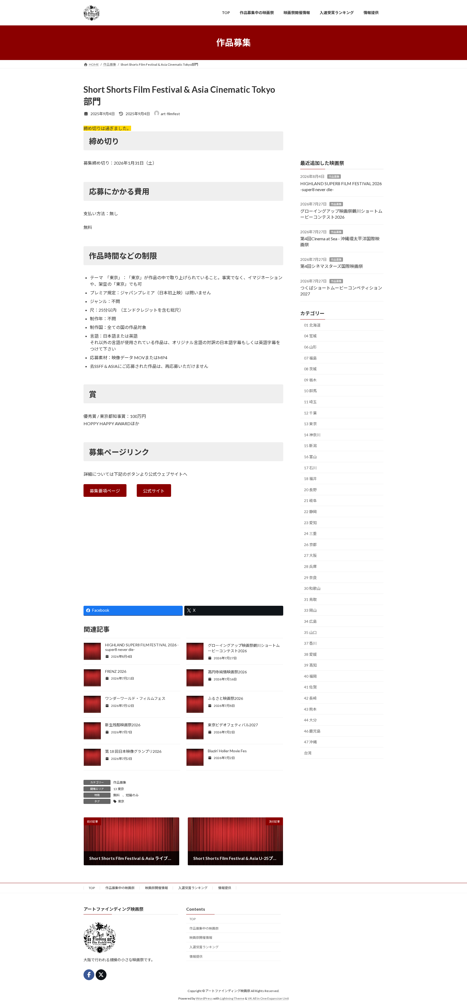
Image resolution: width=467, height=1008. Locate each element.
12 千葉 (310, 412)
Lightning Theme (232, 999)
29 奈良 (310, 577)
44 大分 (310, 720)
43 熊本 (310, 709)
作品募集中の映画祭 (120, 888)
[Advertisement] (183, 555)
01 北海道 (312, 324)
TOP (92, 888)
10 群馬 (310, 390)
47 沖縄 (310, 742)
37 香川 (310, 643)
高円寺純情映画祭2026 (227, 672)
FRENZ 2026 (115, 671)
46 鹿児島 (312, 730)
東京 (121, 801)
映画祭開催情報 (156, 888)
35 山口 (310, 632)
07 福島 (310, 357)
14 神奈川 (312, 434)
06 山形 (310, 347)
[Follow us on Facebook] (89, 974)
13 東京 (118, 789)
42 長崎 (310, 698)
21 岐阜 (310, 500)
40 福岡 (310, 676)
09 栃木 (310, 379)
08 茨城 (310, 369)
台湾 (308, 753)
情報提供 (224, 888)
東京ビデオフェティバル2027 (233, 725)
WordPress (204, 999)
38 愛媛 (310, 654)
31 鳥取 (310, 599)
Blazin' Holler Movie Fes (227, 750)
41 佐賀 (310, 687)
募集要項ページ (105, 490)
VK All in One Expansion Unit (268, 999)
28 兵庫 (310, 566)
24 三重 (310, 533)
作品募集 (119, 782)
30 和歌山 (312, 588)
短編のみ (132, 795)
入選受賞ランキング (193, 888)
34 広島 (310, 621)
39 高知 (310, 665)
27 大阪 (310, 555)
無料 (116, 795)
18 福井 (310, 478)
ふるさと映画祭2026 (225, 698)
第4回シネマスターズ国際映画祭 (331, 266)
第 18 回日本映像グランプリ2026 (133, 751)
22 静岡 (310, 511)
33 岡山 (310, 610)
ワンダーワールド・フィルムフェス (135, 698)
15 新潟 (310, 445)
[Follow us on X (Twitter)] (101, 974)
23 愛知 (310, 522)
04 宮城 (310, 336)
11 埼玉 (310, 402)
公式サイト (154, 490)
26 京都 (310, 544)
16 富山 (310, 456)
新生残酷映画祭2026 (122, 725)
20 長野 (310, 489)
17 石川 (310, 467)
